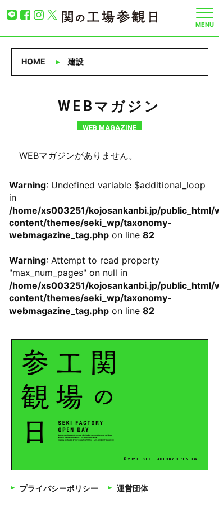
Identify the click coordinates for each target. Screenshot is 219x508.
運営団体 (132, 488)
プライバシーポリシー (59, 488)
